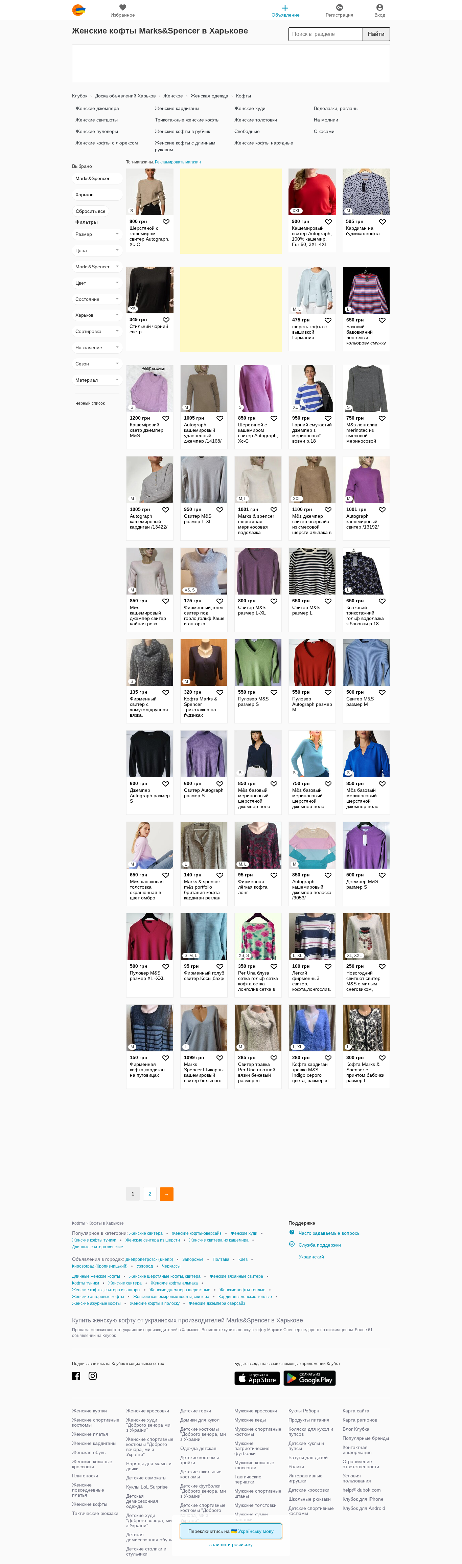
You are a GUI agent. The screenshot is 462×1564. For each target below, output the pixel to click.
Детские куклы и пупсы (306, 1445)
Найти (376, 34)
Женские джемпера (97, 108)
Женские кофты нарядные (263, 143)
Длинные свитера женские (97, 1247)
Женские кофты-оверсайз (197, 1233)
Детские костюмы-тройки (200, 1460)
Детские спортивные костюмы (311, 1510)
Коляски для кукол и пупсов (310, 1431)
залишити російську (231, 1544)
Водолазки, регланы (336, 108)
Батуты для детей (308, 1457)
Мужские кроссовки (255, 1410)
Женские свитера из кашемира (219, 1240)
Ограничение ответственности (361, 1464)
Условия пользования (357, 1478)
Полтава (221, 1259)
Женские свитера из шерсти (152, 1240)
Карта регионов (360, 1420)
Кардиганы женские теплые (245, 1296)
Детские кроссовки (308, 1490)
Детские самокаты (146, 1477)
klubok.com (79, 10)
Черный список (90, 403)
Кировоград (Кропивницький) (100, 1266)
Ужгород (145, 1266)
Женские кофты (89, 1504)
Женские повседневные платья (88, 1490)
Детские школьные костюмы (201, 1474)
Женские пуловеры (96, 131)
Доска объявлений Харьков (125, 95)
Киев (243, 1259)
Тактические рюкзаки (95, 1513)
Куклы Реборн (303, 1410)
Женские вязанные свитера (236, 1276)
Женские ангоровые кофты (98, 1296)
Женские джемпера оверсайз (217, 1303)
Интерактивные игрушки (305, 1478)
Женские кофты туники (94, 1240)
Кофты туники (85, 1283)
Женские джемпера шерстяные (179, 1290)
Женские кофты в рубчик (182, 131)
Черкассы (171, 1266)
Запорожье (193, 1259)
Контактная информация (357, 1450)
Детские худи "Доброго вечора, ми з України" (149, 1520)
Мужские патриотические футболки (252, 1448)
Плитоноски (85, 1475)
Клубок (79, 95)
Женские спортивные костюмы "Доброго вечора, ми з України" (150, 1446)
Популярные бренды (366, 1438)
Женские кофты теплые (242, 1290)
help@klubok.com (362, 1490)
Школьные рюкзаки (309, 1499)
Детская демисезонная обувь (149, 1537)
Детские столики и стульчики (146, 1551)
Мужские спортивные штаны (257, 1493)
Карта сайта (356, 1410)
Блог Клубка (356, 1429)
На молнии (326, 119)
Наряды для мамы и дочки (148, 1466)
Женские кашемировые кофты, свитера (171, 1296)
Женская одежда (208, 95)
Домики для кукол (200, 1420)
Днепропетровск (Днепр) (149, 1259)
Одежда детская (198, 1448)
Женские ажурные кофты (96, 1303)
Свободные (247, 131)
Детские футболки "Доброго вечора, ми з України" (203, 1491)
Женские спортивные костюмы (95, 1422)
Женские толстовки (255, 119)
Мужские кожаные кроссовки (254, 1465)
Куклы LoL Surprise (147, 1487)
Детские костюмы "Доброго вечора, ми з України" (203, 1434)
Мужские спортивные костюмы (257, 1431)
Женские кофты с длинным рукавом (185, 146)
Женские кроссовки (147, 1410)
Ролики (296, 1466)
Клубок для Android (364, 1508)
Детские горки (195, 1410)
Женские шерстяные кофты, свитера (165, 1276)
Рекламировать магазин (178, 162)
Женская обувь (89, 1452)
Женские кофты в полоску (155, 1303)
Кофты (243, 95)
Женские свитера (146, 1233)
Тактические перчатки (247, 1479)
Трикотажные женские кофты (187, 119)
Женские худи (249, 108)
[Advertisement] (231, 63)
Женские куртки (89, 1410)
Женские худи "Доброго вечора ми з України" (148, 1425)
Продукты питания (308, 1420)
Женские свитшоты (96, 119)
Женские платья (90, 1434)
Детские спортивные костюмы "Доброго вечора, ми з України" (203, 1512)
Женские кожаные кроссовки (92, 1464)
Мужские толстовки (255, 1505)
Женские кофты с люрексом (106, 143)
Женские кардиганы (177, 108)
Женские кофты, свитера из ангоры (106, 1290)
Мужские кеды (250, 1420)
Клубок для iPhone (363, 1499)
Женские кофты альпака (174, 1283)
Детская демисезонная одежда (142, 1501)
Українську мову (256, 1531)
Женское (172, 95)
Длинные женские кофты (96, 1276)
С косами (324, 131)
